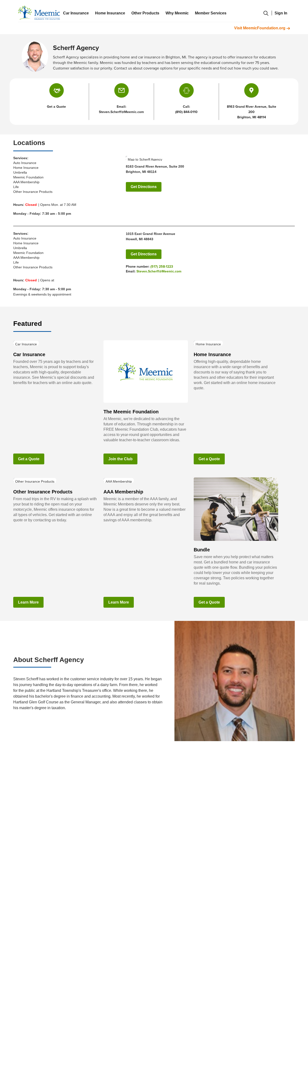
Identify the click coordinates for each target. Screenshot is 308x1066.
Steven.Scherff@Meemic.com (158, 271)
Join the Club (120, 459)
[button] (121, 90)
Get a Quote (28, 459)
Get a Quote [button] (56, 107)
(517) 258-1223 (161, 267)
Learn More (28, 602)
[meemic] (39, 13)
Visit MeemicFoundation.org (260, 28)
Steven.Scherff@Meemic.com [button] (121, 112)
